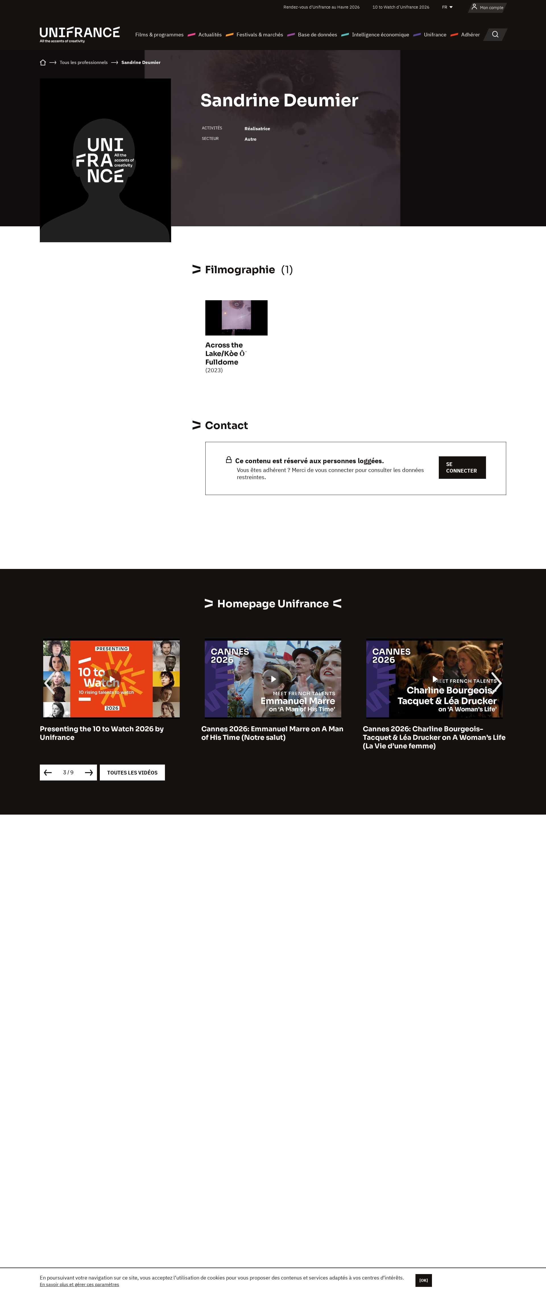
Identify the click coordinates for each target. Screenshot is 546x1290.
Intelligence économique (380, 34)
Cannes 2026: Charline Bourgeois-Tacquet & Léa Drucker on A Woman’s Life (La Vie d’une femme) (434, 737)
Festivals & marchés (260, 34)
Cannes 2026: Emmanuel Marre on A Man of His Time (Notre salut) (272, 733)
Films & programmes (159, 34)
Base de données (317, 34)
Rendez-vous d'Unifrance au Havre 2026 (322, 7)
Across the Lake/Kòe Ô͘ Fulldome (225, 353)
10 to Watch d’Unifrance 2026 (401, 7)
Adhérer (470, 34)
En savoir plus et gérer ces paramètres (79, 1284)
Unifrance (435, 34)
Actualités (210, 34)
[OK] (423, 1280)
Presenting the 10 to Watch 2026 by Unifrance (102, 733)
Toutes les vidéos (132, 772)
